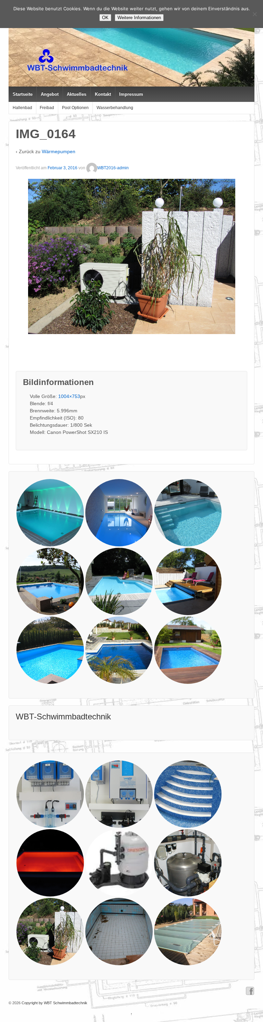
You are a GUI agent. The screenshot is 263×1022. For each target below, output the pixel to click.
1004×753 (69, 396)
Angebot (50, 94)
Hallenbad (22, 107)
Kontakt (103, 94)
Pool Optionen (75, 107)
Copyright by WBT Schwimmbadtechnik (54, 1003)
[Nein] (254, 14)
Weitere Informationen (139, 17)
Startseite (23, 94)
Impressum (131, 94)
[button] (50, 512)
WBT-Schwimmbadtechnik (63, 716)
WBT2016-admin (113, 167)
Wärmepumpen (58, 151)
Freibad (47, 107)
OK (105, 17)
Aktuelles (76, 94)
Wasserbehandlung (115, 107)
